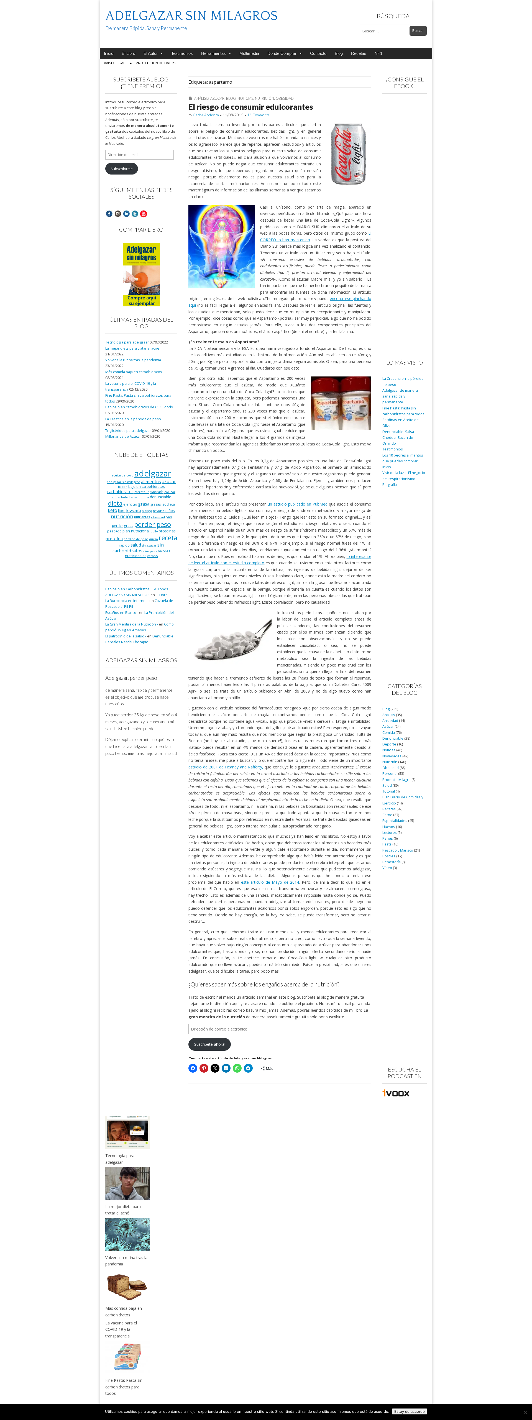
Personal (389, 773)
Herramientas (213, 53)
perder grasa (122, 525)
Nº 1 (378, 53)
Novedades (391, 756)
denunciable (160, 496)
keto (112, 510)
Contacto (318, 53)
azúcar (169, 481)
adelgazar (152, 473)
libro (122, 510)
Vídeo (387, 867)
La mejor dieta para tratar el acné (132, 348)
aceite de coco (123, 475)
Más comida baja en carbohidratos (133, 372)
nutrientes (142, 517)
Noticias (245, 98)
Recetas (358, 53)
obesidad (158, 517)
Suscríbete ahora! (209, 1044)
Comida (388, 732)
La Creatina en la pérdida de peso (133, 419)
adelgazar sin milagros (123, 482)
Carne (387, 814)
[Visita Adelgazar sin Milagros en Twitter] (135, 213)
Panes (387, 838)
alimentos (151, 481)
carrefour (141, 492)
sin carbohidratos (138, 548)
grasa (143, 504)
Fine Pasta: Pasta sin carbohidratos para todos (123, 1387)
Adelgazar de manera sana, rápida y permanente (400, 396)
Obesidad (285, 98)
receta (168, 537)
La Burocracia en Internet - (127, 600)
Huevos (388, 826)
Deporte (389, 744)
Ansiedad (390, 720)
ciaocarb (156, 491)
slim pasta (150, 551)
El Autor (151, 53)
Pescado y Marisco (397, 850)
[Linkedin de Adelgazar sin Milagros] (126, 213)
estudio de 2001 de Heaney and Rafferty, (225, 767)
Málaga (147, 511)
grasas (155, 504)
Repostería (391, 862)
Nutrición (264, 98)
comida (143, 497)
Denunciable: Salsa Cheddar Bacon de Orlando (398, 437)
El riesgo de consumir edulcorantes (250, 106)
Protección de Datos (155, 63)
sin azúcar (149, 545)
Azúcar (217, 98)
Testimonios (182, 53)
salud (136, 545)
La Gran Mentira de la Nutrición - (131, 624)
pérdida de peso (136, 539)
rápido (124, 545)
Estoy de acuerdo (409, 1411)
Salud (387, 785)
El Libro (128, 53)
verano (152, 556)
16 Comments (258, 115)
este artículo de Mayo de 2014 (270, 882)
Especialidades (394, 820)
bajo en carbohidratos (146, 486)
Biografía (389, 484)
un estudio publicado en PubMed (298, 504)
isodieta (168, 504)
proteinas (167, 531)
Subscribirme (122, 168)
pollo (154, 531)
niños (170, 510)
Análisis (201, 98)
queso (153, 539)
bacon (122, 487)
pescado (114, 531)
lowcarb (133, 510)
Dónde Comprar (281, 53)
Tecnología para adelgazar (127, 342)
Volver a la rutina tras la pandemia (133, 360)
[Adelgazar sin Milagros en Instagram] (118, 213)
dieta (115, 503)
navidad (159, 511)
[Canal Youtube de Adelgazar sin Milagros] (143, 213)
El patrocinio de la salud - (125, 636)
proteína (114, 538)
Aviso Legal (114, 63)
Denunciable (392, 738)
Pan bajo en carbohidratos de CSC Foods (139, 407)
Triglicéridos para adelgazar (128, 430)
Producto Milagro (396, 779)
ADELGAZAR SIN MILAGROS (191, 16)
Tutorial (388, 791)
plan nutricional (136, 531)
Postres (388, 856)
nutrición (122, 516)
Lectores (389, 832)
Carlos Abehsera (206, 115)
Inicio (108, 53)
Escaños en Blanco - (121, 612)
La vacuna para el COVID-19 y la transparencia (121, 1329)
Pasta (387, 844)
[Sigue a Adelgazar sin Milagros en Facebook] (109, 213)
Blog (339, 53)
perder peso (152, 524)
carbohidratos (120, 491)
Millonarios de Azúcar (123, 436)
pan (169, 516)
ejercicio (130, 504)
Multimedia (249, 53)
